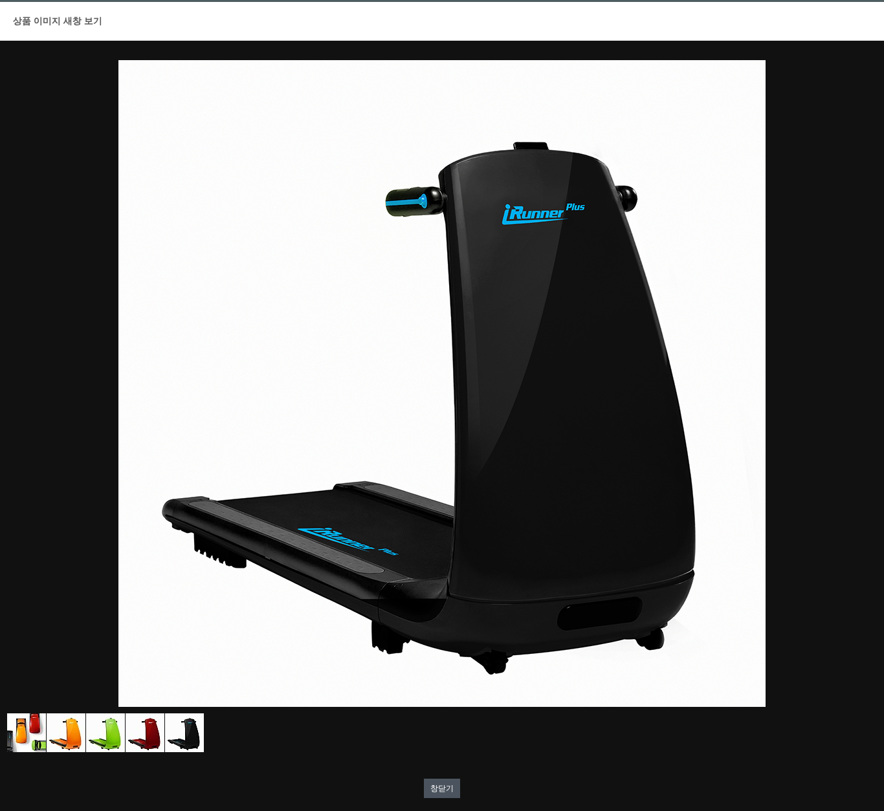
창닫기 (442, 788)
